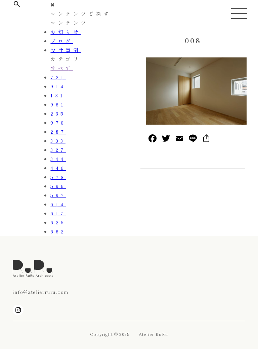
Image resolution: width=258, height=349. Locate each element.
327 (58, 149)
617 (58, 213)
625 (58, 222)
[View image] (196, 122)
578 (58, 176)
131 (57, 95)
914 (58, 86)
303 (58, 140)
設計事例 (65, 49)
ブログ (61, 40)
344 (58, 158)
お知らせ (65, 31)
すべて (61, 68)
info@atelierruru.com (41, 292)
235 (58, 113)
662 (58, 231)
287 (58, 131)
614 (58, 204)
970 (58, 122)
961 (58, 104)
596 (58, 185)
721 (58, 77)
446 (58, 167)
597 (58, 195)
